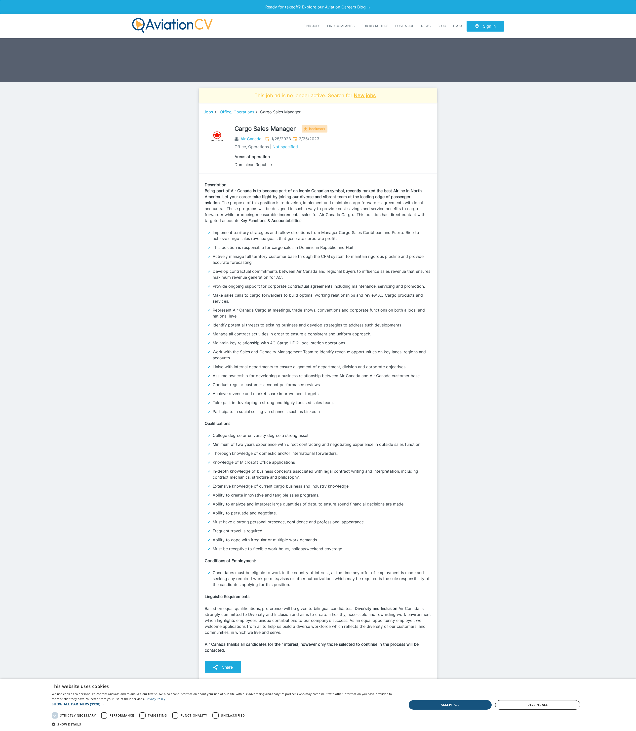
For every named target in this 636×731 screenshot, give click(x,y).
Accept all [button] (450, 705)
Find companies (341, 26)
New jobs (365, 95)
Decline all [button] (537, 705)
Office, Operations (237, 111)
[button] (224, 704)
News (426, 26)
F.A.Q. (458, 26)
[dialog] (318, 705)
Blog (441, 26)
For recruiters (374, 26)
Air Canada (250, 138)
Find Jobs (312, 26)
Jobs (208, 111)
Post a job (404, 26)
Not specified (285, 146)
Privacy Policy (155, 699)
